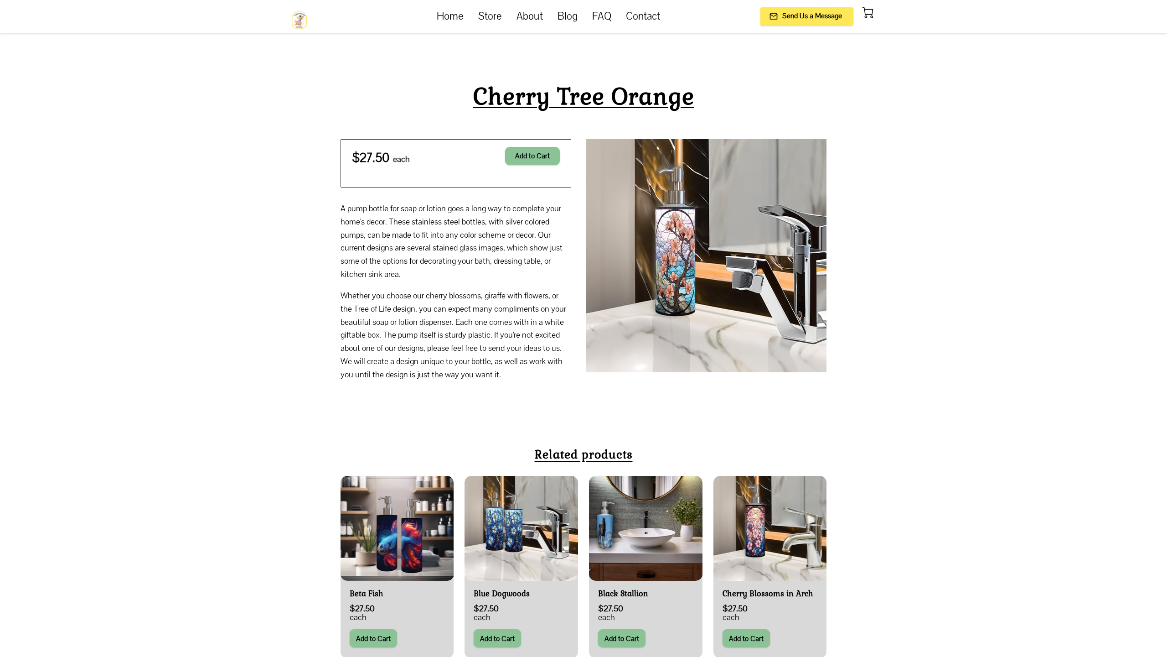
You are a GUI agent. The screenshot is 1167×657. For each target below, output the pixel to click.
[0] (867, 12)
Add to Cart (532, 156)
